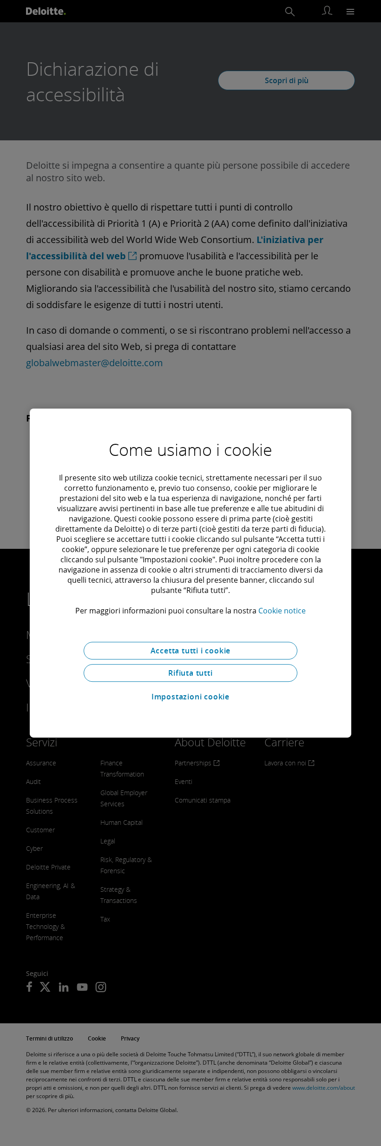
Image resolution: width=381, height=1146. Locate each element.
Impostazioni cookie (190, 697)
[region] (190, 573)
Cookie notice (282, 611)
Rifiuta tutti (190, 673)
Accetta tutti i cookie (191, 650)
